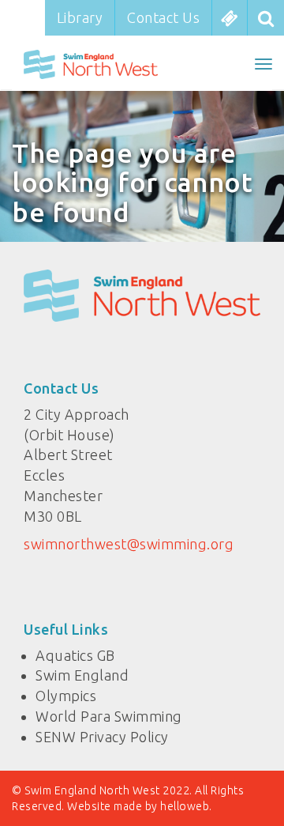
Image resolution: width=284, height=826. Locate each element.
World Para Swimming (109, 716)
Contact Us (163, 17)
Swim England (82, 675)
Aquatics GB (75, 655)
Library (80, 17)
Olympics (66, 695)
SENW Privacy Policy (102, 737)
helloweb (184, 806)
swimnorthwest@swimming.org (129, 544)
